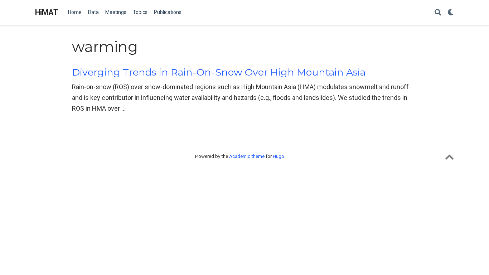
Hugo (278, 156)
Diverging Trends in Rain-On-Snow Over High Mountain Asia (218, 72)
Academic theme (247, 156)
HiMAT (46, 12)
